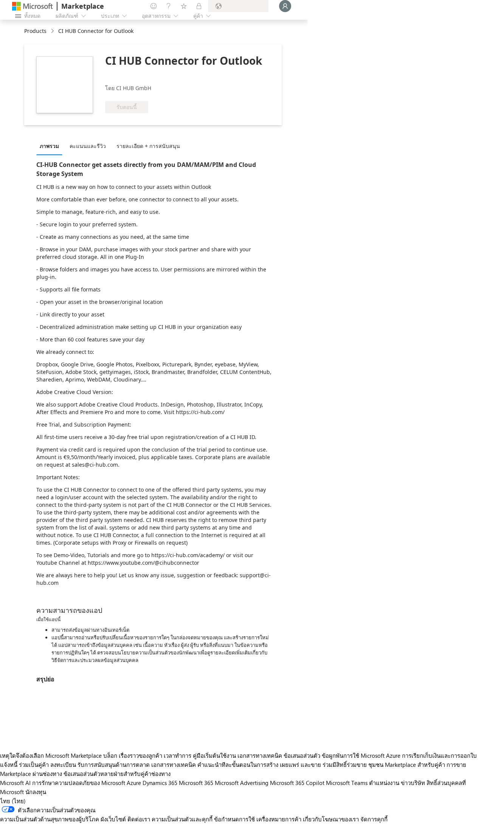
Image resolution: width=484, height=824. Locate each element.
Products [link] (35, 30)
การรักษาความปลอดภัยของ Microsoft (78, 783)
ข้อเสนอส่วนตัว (302, 755)
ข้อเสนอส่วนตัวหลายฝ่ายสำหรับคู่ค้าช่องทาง (117, 773)
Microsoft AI (15, 783)
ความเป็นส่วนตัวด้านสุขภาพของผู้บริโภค (49, 819)
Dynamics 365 (160, 783)
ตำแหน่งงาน (384, 783)
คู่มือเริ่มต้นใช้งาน (214, 755)
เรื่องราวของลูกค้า (140, 755)
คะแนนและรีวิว (88, 146)
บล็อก (110, 755)
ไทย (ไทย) (13, 801)
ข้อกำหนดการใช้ (234, 819)
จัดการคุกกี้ (374, 819)
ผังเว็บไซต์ (113, 819)
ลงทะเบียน (63, 764)
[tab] (51, 145)
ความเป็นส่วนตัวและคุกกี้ (182, 819)
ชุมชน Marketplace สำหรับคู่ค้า (406, 764)
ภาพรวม (49, 146)
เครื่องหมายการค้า (278, 819)
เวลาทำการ (177, 755)
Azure (134, 783)
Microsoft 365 (196, 783)
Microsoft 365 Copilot (297, 783)
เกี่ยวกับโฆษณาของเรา (331, 819)
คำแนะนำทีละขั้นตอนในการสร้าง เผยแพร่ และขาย (259, 764)
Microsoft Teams (347, 783)
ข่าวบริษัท (413, 783)
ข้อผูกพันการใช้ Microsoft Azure (362, 755)
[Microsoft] (32, 6)
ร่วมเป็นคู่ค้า (34, 764)
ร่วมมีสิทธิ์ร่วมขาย (345, 764)
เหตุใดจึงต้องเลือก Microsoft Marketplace (51, 755)
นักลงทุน (35, 792)
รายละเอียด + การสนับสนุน (148, 146)
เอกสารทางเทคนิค (259, 755)
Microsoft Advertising (241, 783)
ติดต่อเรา (138, 819)
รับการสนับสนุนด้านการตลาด (114, 764)
